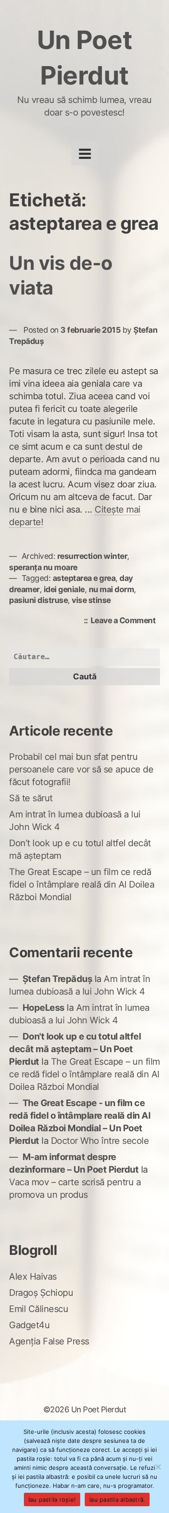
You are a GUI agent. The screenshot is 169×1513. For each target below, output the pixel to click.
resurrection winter (92, 556)
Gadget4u (29, 1325)
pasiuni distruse (38, 600)
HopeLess (43, 1007)
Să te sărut (31, 798)
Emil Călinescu (38, 1308)
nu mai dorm (111, 589)
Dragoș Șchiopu (41, 1292)
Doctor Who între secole (100, 1140)
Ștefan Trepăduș (57, 978)
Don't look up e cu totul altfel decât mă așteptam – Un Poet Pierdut (75, 1049)
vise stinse (91, 600)
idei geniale (64, 589)
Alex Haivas (33, 1276)
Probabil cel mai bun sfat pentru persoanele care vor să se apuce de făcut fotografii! (81, 769)
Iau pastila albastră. (117, 1499)
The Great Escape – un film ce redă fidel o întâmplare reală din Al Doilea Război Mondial (81, 884)
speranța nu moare (43, 567)
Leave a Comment (125, 621)
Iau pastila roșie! (52, 1499)
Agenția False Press (49, 1341)
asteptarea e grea (84, 578)
